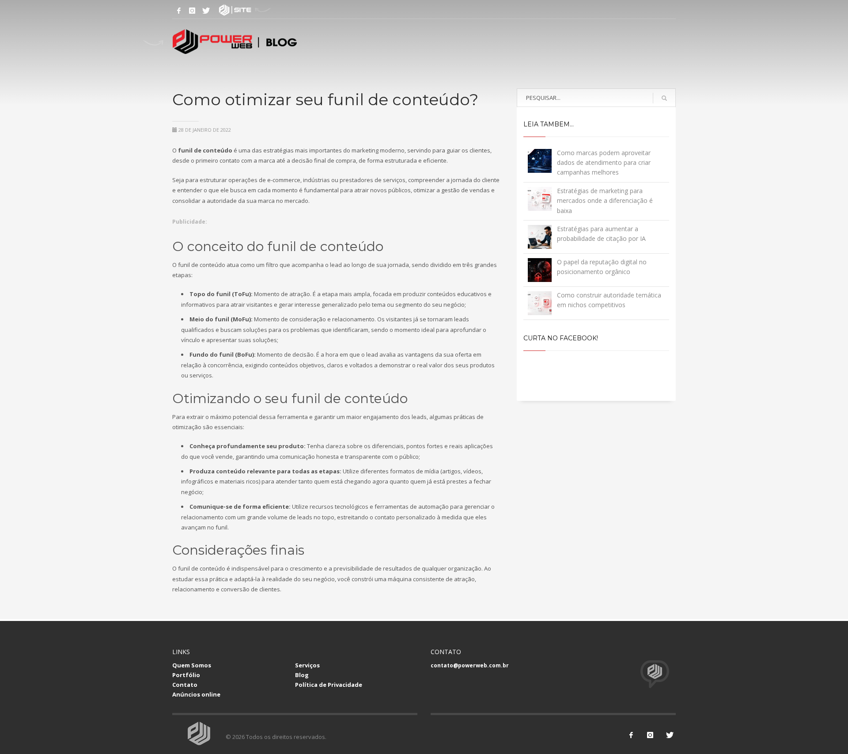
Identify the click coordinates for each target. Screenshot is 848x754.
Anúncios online (196, 694)
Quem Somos (191, 665)
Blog (302, 675)
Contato (184, 685)
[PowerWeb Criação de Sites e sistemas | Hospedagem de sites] (218, 10)
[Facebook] (179, 10)
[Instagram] (192, 10)
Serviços (307, 665)
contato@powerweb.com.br (470, 665)
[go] (664, 98)
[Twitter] (205, 10)
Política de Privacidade (328, 685)
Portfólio (186, 675)
